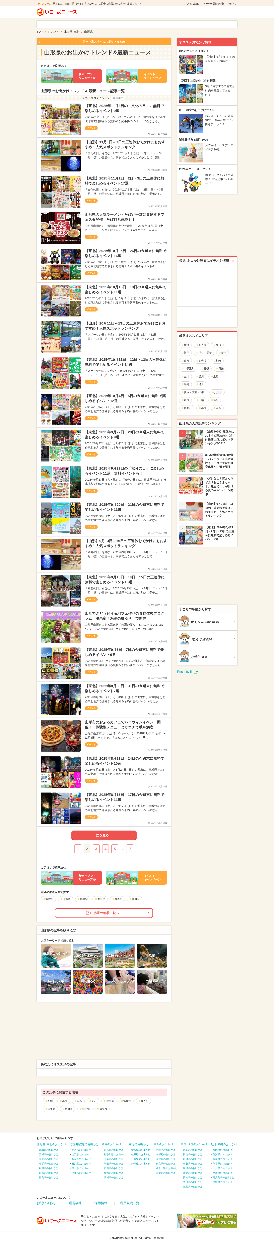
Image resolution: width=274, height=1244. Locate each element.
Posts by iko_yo (188, 671)
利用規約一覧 (129, 1203)
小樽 (64, 1101)
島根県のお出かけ (192, 1168)
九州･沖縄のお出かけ (223, 1144)
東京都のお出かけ (113, 1149)
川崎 (218, 360)
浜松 (215, 400)
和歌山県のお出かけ (167, 1168)
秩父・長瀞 (205, 352)
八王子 (218, 392)
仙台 (94, 1101)
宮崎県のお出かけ (222, 1172)
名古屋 (202, 344)
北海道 (110, 1101)
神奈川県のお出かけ (115, 1154)
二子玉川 (189, 368)
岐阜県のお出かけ (141, 1154)
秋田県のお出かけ (48, 1168)
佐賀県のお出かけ (222, 1154)
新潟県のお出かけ (81, 1159)
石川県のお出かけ (81, 1163)
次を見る (102, 835)
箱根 (186, 400)
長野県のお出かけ (81, 1149)
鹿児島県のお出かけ (223, 1177)
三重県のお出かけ (141, 1159)
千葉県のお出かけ (113, 1159)
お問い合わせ (46, 1203)
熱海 (186, 384)
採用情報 (100, 1203)
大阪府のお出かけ (165, 1149)
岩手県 (51, 1108)
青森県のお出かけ (48, 1159)
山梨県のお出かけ (81, 1154)
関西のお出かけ (163, 1144)
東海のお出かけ (139, 1144)
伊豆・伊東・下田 (194, 392)
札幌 (50, 1101)
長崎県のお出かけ (222, 1159)
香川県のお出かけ (192, 1182)
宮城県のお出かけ (48, 1154)
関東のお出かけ (111, 1144)
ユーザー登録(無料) (213, 3)
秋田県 (69, 1108)
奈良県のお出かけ (165, 1163)
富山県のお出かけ (81, 1168)
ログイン (232, 3)
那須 (218, 344)
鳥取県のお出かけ (192, 1163)
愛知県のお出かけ (141, 1149)
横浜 (186, 344)
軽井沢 (188, 408)
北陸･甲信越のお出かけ (84, 1144)
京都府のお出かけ (165, 1154)
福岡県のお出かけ (222, 1149)
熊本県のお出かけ (222, 1163)
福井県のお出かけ (81, 1172)
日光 (221, 368)
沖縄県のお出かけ (222, 1182)
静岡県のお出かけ (141, 1163)
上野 (215, 376)
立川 (186, 376)
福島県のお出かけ (48, 1177)
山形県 (86, 1108)
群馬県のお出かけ (113, 1168)
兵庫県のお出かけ (165, 1159)
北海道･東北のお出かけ (51, 1144)
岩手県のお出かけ (48, 1163)
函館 (79, 1101)
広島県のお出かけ (192, 1149)
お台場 (202, 360)
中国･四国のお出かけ (194, 1144)
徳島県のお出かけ (192, 1186)
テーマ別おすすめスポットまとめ (104, 41)
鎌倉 (201, 384)
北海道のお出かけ (48, 1149)
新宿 (223, 352)
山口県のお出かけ (192, 1159)
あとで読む (193, 3)
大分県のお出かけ (222, 1168)
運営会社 (75, 1203)
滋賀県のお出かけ (165, 1172)
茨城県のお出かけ (113, 1177)
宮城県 (127, 1101)
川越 (201, 400)
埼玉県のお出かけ (113, 1163)
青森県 (144, 1101)
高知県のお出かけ (192, 1177)
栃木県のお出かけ (113, 1172)
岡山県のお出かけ (192, 1154)
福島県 (103, 1108)
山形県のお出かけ (48, 1172)
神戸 (186, 352)
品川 (201, 376)
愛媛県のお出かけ (192, 1172)
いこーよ (46, 3)
